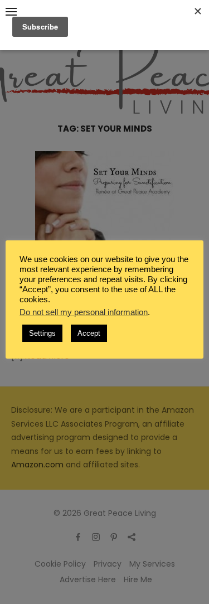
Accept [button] (88, 333)
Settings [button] (42, 333)
